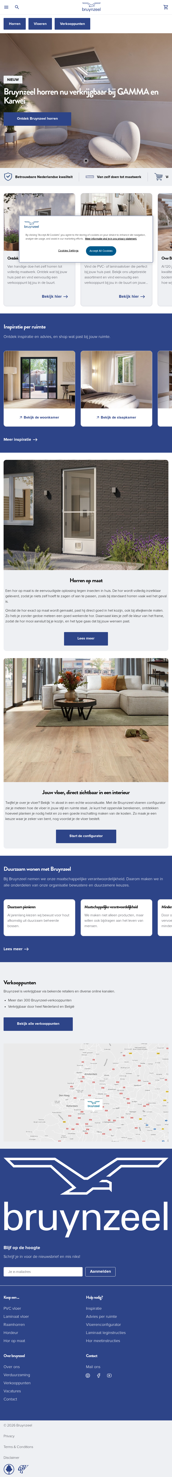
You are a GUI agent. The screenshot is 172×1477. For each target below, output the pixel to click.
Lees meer (86, 638)
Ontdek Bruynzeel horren (37, 118)
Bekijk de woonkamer (41, 417)
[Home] (91, 7)
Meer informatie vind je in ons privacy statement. (111, 238)
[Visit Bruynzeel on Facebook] (98, 1375)
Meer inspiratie (17, 440)
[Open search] (17, 7)
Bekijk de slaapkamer (118, 417)
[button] (86, 100)
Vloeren (40, 24)
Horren (14, 24)
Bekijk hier (52, 297)
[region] (86, 238)
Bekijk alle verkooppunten (38, 1023)
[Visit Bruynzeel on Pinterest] (87, 1375)
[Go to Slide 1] (86, 161)
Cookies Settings (68, 250)
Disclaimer (11, 1457)
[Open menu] (6, 7)
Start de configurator (86, 836)
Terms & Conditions (18, 1447)
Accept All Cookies (101, 251)
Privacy (9, 1436)
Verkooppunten (72, 24)
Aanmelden (100, 1272)
